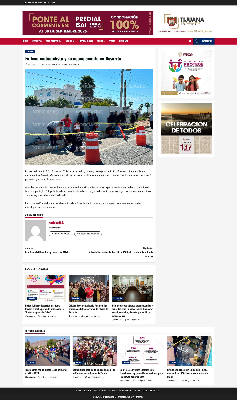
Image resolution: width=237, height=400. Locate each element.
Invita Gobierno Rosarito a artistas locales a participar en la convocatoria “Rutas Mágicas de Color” (44, 309)
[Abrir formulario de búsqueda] (190, 41)
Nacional (70, 41)
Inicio (25, 41)
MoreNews (123, 397)
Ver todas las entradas (88, 233)
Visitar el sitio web (60, 233)
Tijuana (101, 41)
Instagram (207, 41)
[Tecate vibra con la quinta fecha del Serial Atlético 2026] (47, 351)
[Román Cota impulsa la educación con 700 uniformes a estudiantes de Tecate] (95, 351)
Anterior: (47, 250)
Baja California (54, 41)
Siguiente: (121, 252)
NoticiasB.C (32, 64)
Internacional (86, 41)
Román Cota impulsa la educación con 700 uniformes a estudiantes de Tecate (94, 371)
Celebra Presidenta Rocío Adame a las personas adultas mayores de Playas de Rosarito (88, 309)
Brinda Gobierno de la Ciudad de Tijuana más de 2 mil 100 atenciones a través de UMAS (187, 373)
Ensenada (123, 41)
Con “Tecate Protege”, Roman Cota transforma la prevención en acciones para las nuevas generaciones (141, 373)
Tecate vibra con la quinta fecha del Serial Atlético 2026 (46, 371)
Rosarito (37, 41)
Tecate (112, 41)
